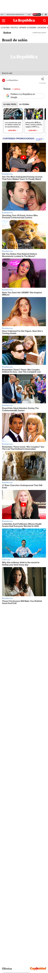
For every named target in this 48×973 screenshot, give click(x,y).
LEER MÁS (12, 130)
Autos (7, 32)
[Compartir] (42, 78)
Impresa (17, 89)
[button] (3, 20)
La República (12, 80)
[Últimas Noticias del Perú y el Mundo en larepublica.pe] (24, 20)
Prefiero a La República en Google (23, 95)
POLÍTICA (14, 27)
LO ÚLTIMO (5, 27)
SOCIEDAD (41, 27)
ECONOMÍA (31, 27)
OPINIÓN (22, 27)
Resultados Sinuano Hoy (15, 14)
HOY (2, 14)
